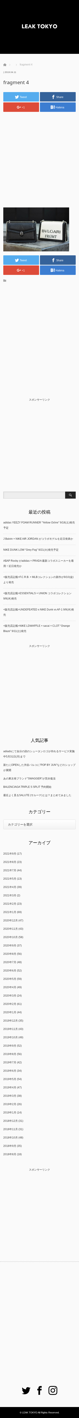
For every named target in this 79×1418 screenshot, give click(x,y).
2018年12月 (10, 1120)
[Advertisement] (39, 155)
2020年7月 (9, 962)
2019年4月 (9, 1087)
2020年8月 (9, 953)
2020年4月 (9, 987)
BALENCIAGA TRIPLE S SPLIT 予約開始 (27, 786)
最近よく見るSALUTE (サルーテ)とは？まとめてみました (37, 795)
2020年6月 (9, 970)
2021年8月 (9, 862)
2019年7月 (9, 1062)
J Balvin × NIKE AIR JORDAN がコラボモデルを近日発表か (38, 538)
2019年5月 (9, 1079)
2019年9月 (9, 1045)
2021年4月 (9, 887)
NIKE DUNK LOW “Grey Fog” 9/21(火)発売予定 (31, 549)
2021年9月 (9, 853)
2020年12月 (10, 920)
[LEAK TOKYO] (39, 27)
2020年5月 (9, 978)
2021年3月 (9, 895)
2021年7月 (9, 870)
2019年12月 (10, 1020)
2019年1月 (9, 1112)
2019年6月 (9, 1070)
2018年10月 (10, 1137)
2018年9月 (9, 1145)
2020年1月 (9, 1012)
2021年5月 (9, 878)
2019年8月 (9, 1054)
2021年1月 (9, 912)
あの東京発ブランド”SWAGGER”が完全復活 (29, 778)
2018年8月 (9, 1154)
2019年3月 (9, 1095)
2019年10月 (10, 1037)
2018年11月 (10, 1129)
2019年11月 (10, 1029)
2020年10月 (10, 937)
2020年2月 (9, 1004)
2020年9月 (9, 945)
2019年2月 (9, 1104)
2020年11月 (10, 928)
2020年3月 (9, 995)
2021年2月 (9, 903)
